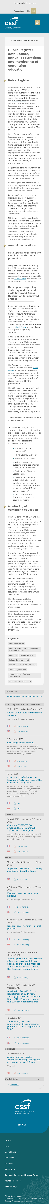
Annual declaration (16, 644)
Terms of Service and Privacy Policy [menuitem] (21, 1175)
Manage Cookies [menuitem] (13, 1181)
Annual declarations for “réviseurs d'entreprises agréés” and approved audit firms (24, 1060)
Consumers (30, 3)
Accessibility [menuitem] (11, 1186)
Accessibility (19, 11)
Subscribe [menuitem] (9, 1158)
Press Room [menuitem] (10, 1169)
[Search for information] (29, 24)
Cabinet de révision (27, 655)
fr (28, 11)
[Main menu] (42, 22)
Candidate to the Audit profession (22, 665)
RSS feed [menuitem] (9, 1163)
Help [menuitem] (7, 1146)
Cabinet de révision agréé (19, 660)
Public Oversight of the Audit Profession (24, 696)
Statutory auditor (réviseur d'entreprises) (19, 675)
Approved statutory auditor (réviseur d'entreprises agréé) (23, 649)
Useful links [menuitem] (10, 1152)
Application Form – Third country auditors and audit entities (24, 869)
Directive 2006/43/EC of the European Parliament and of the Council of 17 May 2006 (24, 780)
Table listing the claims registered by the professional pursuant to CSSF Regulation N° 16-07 (24, 1025)
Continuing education (17, 669)
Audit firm (13, 655)
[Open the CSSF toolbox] (32, 24)
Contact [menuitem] (8, 1140)
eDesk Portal (20, 279)
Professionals (19, 3)
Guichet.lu (14, 1085)
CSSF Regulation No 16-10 (20, 742)
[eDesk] (37, 22)
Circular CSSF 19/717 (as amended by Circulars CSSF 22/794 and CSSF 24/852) (22, 828)
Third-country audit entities (20, 681)
